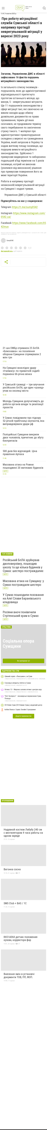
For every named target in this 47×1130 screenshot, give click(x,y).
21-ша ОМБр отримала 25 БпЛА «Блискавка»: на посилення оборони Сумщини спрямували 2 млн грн (22, 352)
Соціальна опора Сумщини (18, 643)
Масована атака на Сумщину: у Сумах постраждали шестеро (23, 582)
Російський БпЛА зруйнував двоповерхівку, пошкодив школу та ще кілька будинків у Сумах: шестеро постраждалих (23, 565)
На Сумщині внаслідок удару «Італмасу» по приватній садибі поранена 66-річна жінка (21, 371)
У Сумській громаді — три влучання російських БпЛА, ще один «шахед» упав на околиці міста (23, 387)
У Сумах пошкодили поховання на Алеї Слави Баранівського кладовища (23, 598)
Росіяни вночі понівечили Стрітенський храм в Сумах (21, 614)
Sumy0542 (10, 240)
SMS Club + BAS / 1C (15, 903)
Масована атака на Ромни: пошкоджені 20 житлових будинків (23, 466)
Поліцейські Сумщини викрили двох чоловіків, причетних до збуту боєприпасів (23, 437)
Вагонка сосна (12, 869)
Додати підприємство (23, 716)
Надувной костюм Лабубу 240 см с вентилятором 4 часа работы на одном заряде (23, 832)
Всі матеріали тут (23, 661)
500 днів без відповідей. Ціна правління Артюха (20, 453)
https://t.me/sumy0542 (25, 207)
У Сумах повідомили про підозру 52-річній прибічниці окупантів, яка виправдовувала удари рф (23, 421)
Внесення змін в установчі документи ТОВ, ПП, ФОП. (19, 975)
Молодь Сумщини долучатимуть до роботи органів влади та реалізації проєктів (23, 404)
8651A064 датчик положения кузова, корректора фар (20, 938)
